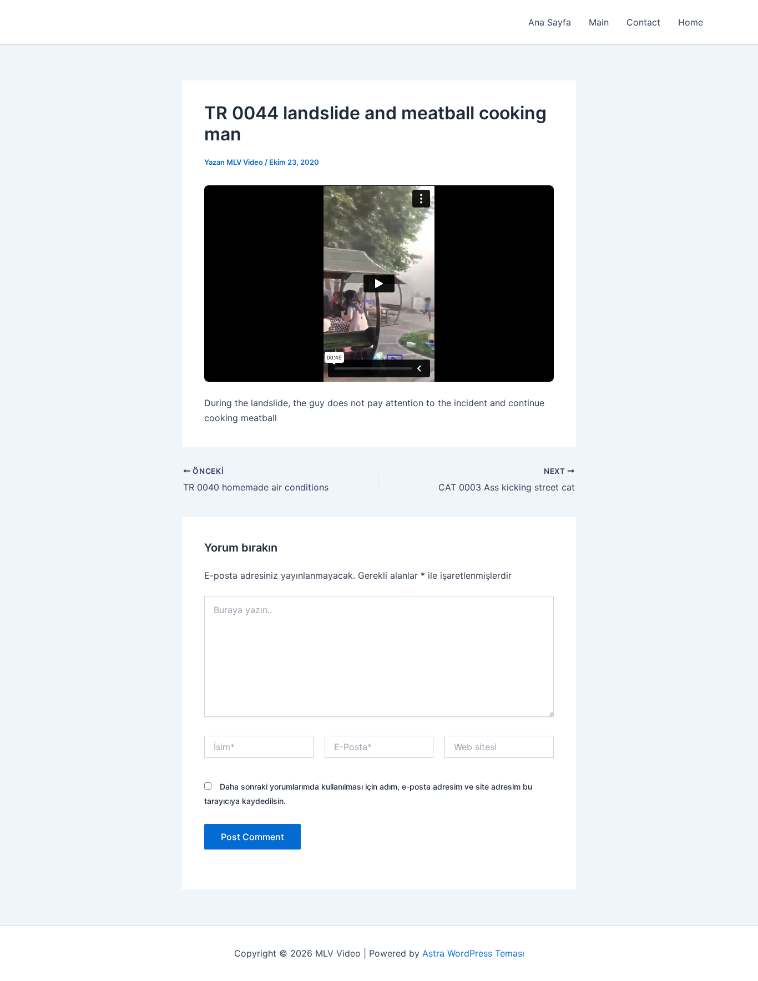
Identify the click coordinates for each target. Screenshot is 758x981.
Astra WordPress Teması (473, 953)
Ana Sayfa (549, 22)
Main (599, 22)
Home (690, 22)
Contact (643, 22)
